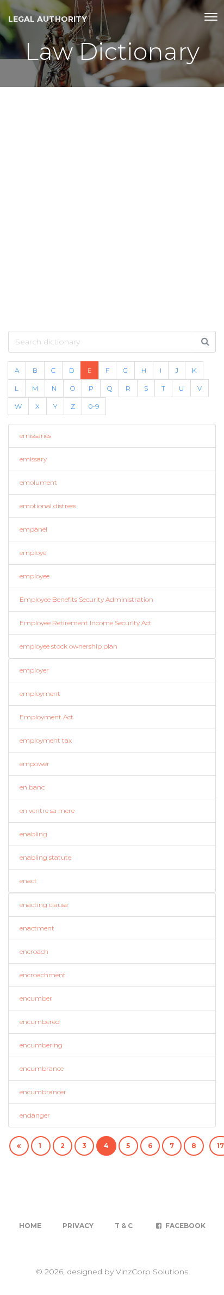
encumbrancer (43, 1092)
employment (40, 693)
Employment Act (46, 717)
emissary (33, 459)
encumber (36, 998)
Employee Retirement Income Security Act (86, 623)
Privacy (78, 1226)
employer (34, 670)
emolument (38, 482)
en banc (32, 787)
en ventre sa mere (47, 810)
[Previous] (19, 1146)
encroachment (43, 975)
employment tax (46, 740)
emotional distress (48, 506)
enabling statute (45, 857)
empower (34, 764)
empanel (33, 529)
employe (33, 552)
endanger (35, 1115)
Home (30, 1226)
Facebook (185, 1226)
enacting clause (44, 905)
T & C (124, 1226)
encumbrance (42, 1068)
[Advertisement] (112, 204)
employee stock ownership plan (68, 646)
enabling (33, 834)
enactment (37, 928)
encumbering (41, 1045)
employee (34, 576)
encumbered (40, 1021)
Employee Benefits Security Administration (86, 599)
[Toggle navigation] (211, 17)
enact (28, 881)
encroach (34, 951)
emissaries (35, 435)
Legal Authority (47, 19)
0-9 (94, 406)
